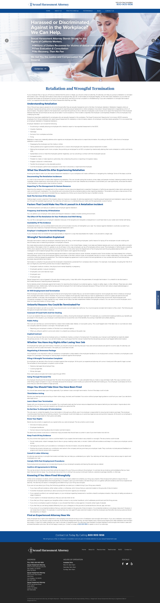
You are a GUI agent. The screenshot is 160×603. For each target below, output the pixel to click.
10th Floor (30, 576)
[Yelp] (132, 564)
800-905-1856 (125, 4)
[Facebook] (123, 564)
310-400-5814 (31, 580)
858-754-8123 (31, 570)
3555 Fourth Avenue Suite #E (36, 567)
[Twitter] (127, 564)
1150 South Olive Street (34, 574)
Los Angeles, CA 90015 (34, 578)
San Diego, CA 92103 (33, 568)
